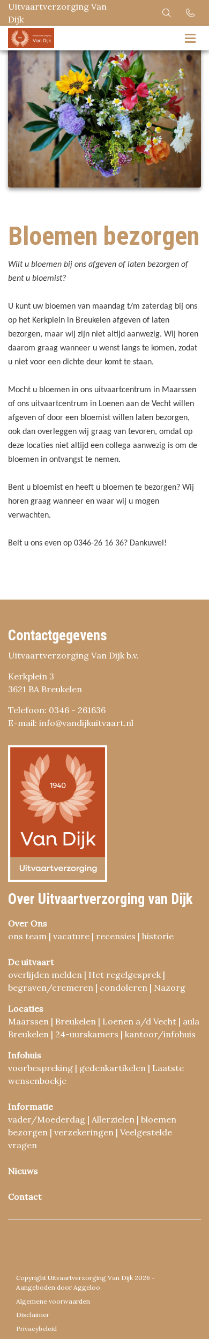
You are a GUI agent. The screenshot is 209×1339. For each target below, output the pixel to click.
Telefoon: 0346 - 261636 (57, 710)
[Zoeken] (166, 12)
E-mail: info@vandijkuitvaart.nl (70, 722)
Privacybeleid (36, 1329)
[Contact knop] (190, 12)
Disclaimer (32, 1315)
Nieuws (23, 1170)
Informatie (30, 1106)
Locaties (25, 1008)
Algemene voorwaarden (53, 1301)
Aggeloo (86, 1287)
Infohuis (24, 1055)
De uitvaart (31, 961)
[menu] (190, 36)
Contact (25, 1196)
